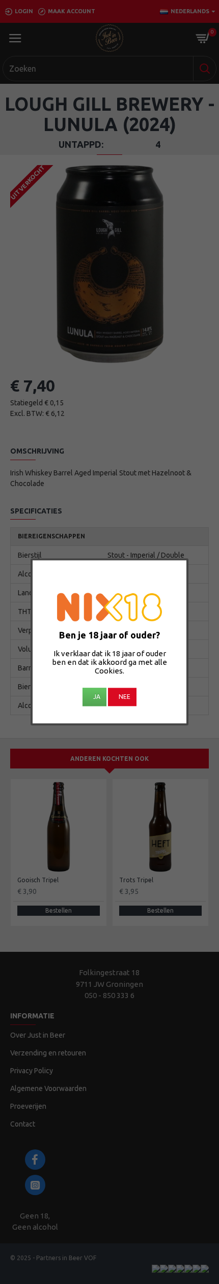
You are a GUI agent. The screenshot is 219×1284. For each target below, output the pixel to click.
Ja (96, 697)
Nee (124, 697)
